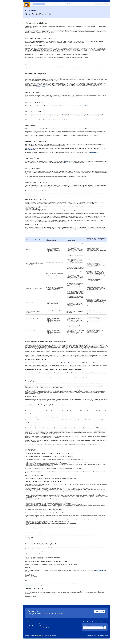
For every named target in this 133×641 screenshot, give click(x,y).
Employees (90, 3)
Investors (101, 1)
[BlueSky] (105, 621)
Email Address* (85, 627)
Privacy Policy (45, 635)
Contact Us (107, 1)
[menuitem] (57, 4)
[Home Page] (26, 10)
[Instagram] (88, 621)
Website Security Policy (86, 105)
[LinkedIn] (83, 621)
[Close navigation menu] (60, 3)
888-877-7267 (35, 1)
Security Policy (51, 635)
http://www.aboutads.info (41, 86)
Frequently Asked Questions (44, 627)
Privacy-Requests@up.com (66, 362)
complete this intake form (94, 362)
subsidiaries (63, 114)
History (66, 161)
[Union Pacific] (27, 4)
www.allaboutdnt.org (74, 96)
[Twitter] (101, 621)
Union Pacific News (30, 625)
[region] (66, 1)
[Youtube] (97, 621)
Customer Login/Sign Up (38, 3)
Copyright (56, 635)
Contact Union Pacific (99, 611)
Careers (96, 1)
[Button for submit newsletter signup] (104, 627)
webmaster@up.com (31, 149)
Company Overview (30, 623)
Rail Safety (41, 623)
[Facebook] (92, 621)
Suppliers (28, 627)
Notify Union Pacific (43, 625)
